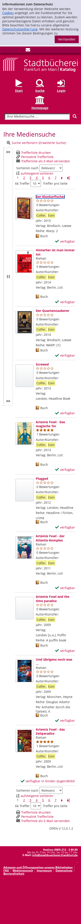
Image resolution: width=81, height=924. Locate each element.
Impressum (44, 870)
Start (19, 91)
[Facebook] (5, 50)
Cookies (8, 13)
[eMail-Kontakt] (28, 50)
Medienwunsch (23, 870)
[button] (8, 277)
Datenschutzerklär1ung (20, 29)
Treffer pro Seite (55, 184)
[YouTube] (20, 50)
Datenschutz (64, 870)
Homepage (40, 108)
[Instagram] (13, 50)
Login (61, 91)
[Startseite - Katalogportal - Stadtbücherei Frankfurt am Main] (40, 64)
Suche (40, 91)
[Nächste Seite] (62, 178)
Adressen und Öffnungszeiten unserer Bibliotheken (38, 867)
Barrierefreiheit (13, 873)
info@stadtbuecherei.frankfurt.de (55, 855)
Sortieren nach (27, 168)
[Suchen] (75, 116)
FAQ (6, 870)
